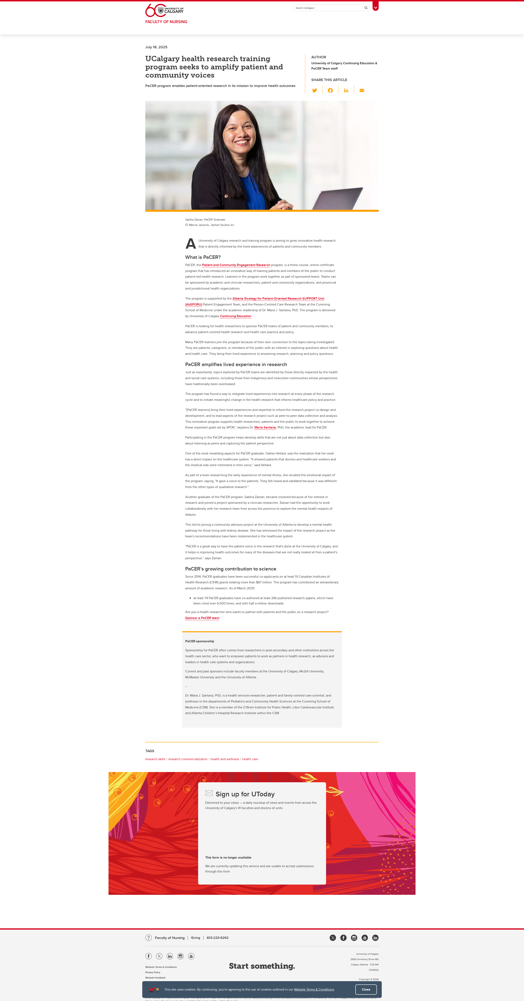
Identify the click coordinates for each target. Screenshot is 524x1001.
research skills (155, 759)
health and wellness (225, 759)
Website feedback (155, 977)
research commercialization (188, 759)
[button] (317, 90)
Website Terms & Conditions (314, 989)
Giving (195, 937)
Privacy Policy (152, 972)
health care (250, 759)
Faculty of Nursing (166, 22)
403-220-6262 (218, 937)
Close (366, 989)
